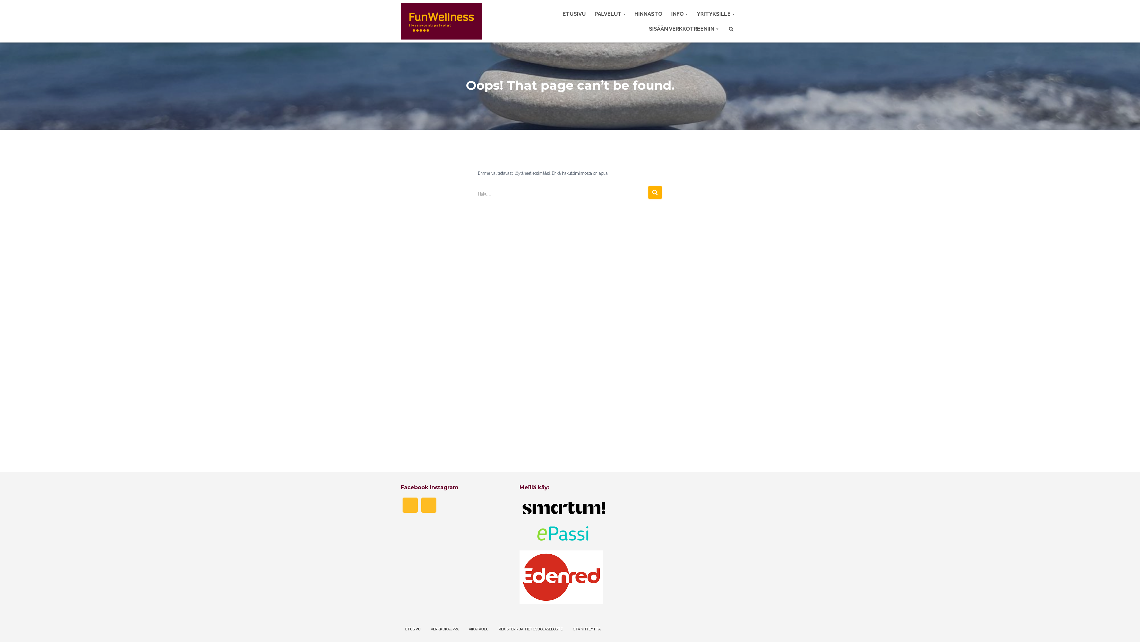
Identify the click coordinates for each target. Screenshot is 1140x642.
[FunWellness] (441, 21)
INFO (678, 14)
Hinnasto (648, 14)
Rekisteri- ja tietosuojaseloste (531, 629)
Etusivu (574, 14)
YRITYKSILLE (714, 14)
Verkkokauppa (445, 629)
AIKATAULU (479, 629)
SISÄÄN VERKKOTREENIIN (682, 29)
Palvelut (609, 14)
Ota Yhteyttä (587, 629)
